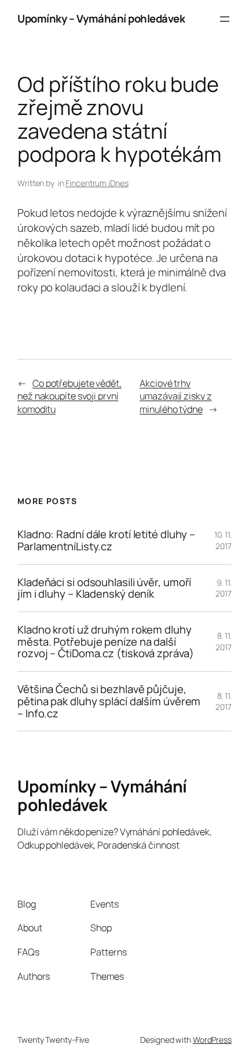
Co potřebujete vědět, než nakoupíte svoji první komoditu (69, 396)
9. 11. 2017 (223, 588)
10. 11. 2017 (223, 540)
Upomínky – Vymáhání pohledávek (101, 18)
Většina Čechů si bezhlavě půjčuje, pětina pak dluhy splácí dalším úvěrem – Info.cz (108, 701)
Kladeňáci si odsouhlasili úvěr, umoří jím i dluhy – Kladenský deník (104, 588)
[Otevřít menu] (225, 19)
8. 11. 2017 (223, 641)
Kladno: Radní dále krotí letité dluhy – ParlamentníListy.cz (106, 540)
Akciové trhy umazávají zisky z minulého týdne (175, 396)
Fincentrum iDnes (96, 182)
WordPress (212, 1039)
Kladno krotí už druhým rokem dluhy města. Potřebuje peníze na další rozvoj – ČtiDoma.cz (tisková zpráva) (105, 642)
